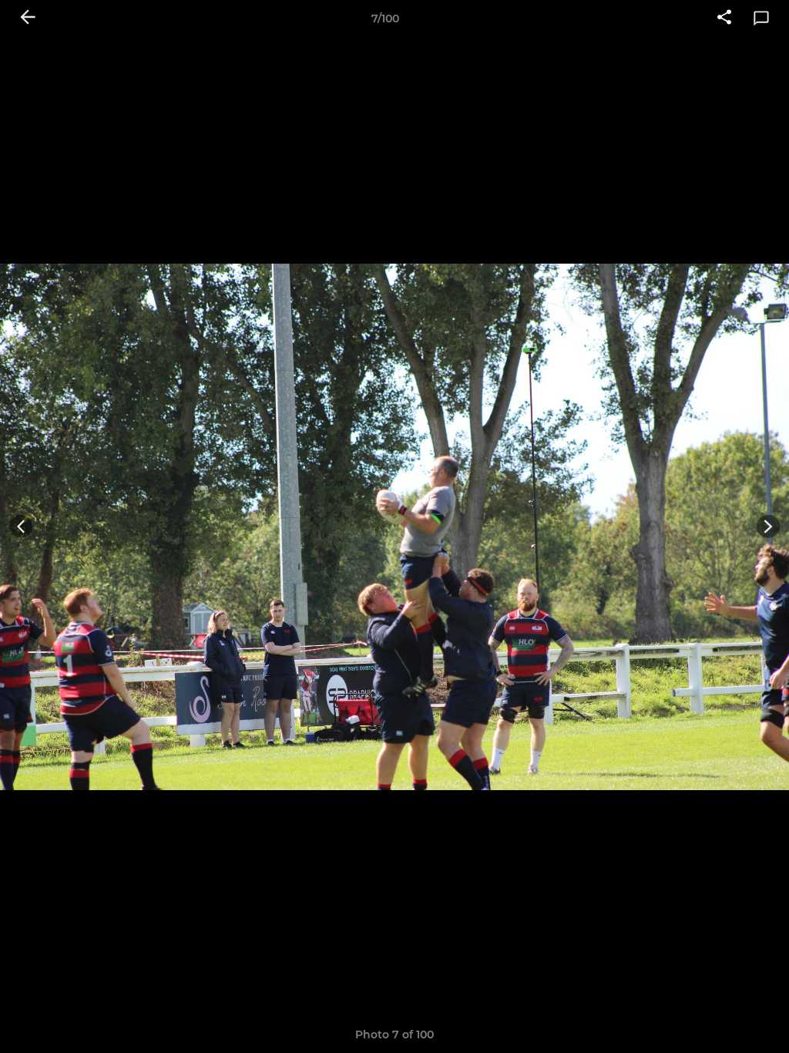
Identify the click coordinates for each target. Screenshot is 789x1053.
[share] (724, 18)
